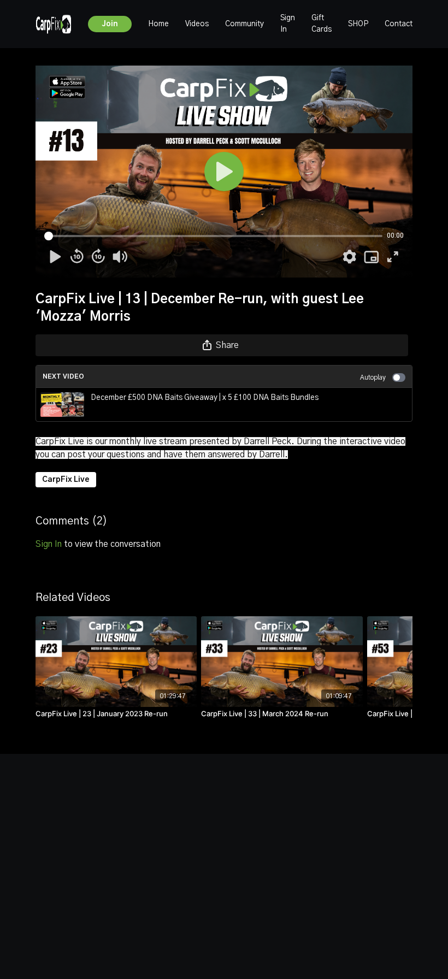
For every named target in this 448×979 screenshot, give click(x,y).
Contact (398, 24)
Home (158, 24)
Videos (197, 24)
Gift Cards (321, 23)
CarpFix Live (66, 479)
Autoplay (373, 377)
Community (244, 24)
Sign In (287, 23)
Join (110, 24)
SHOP (358, 24)
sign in (49, 544)
